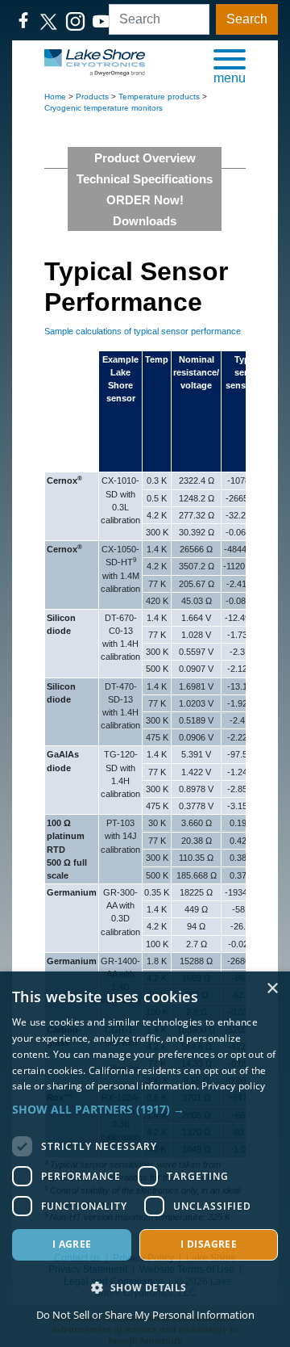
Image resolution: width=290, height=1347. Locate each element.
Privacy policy (233, 1086)
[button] (229, 65)
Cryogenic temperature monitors (103, 107)
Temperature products (159, 96)
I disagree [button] (208, 1244)
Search (246, 19)
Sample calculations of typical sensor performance (142, 331)
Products (92, 96)
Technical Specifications (145, 179)
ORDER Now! (145, 200)
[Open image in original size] (94, 61)
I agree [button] (72, 1244)
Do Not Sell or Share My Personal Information (145, 1314)
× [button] (272, 989)
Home (55, 96)
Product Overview (145, 158)
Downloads (144, 221)
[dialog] (145, 1159)
